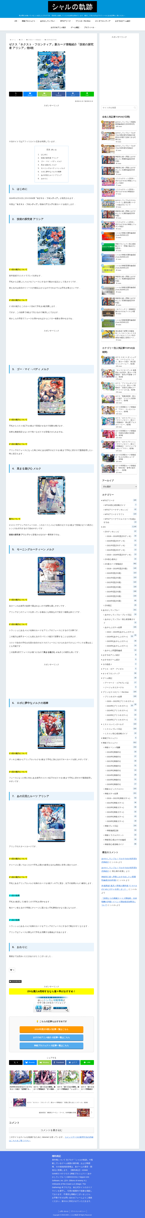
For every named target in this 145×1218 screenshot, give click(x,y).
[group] (20, 1081)
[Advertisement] (51, 122)
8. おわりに (43, 178)
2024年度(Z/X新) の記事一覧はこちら (51, 1029)
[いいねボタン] (11, 970)
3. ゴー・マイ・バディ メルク (50, 161)
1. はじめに (43, 154)
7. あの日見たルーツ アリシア (50, 175)
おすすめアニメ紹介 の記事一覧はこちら (51, 1037)
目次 (48, 150)
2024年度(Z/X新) (16, 981)
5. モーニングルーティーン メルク (51, 168)
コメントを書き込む (51, 1130)
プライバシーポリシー (78, 1211)
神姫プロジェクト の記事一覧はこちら (51, 1045)
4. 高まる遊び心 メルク (47, 165)
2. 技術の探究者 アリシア (48, 158)
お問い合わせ (64, 1211)
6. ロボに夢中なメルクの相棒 (49, 172)
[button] (90, 1081)
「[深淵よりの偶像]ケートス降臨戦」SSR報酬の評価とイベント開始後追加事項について (119, 901)
